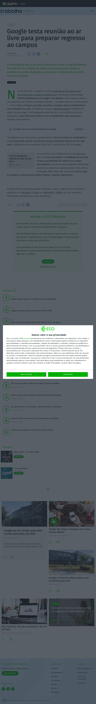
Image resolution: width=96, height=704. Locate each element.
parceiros (26, 338)
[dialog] (48, 352)
